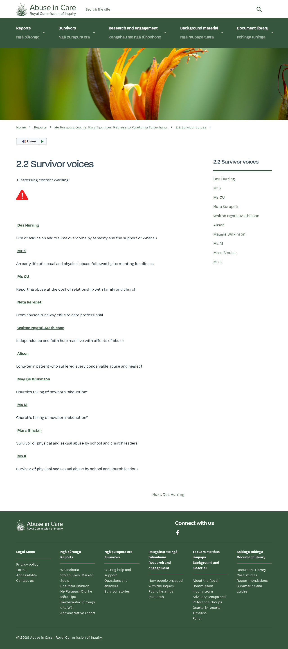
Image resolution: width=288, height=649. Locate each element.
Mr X (217, 188)
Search (259, 9)
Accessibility (26, 575)
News (191, 124)
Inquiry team (197, 67)
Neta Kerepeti (225, 206)
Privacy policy (27, 564)
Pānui (191, 115)
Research (122, 76)
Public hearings (128, 67)
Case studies (247, 575)
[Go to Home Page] (46, 9)
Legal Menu (25, 551)
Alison (219, 224)
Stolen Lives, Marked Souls (40, 64)
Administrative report (77, 613)
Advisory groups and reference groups (204, 78)
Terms (21, 570)
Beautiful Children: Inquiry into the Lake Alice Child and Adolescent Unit (44, 81)
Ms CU (219, 197)
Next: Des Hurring (168, 494)
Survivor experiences (83, 53)
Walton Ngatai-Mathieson (236, 215)
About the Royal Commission (200, 56)
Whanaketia (32, 53)
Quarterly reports (201, 90)
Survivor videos (78, 62)
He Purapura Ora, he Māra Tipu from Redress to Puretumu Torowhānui (45, 99)
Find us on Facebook (177, 532)
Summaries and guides (249, 588)
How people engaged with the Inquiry (137, 56)
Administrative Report (41, 127)
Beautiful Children (74, 586)
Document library (252, 33)
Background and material (206, 559)
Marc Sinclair (225, 252)
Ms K (217, 261)
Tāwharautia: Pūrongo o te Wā (77, 605)
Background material (199, 33)
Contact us (25, 580)
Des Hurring (224, 178)
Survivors (74, 33)
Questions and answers (207, 107)
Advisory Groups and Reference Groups (209, 599)
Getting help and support (86, 71)
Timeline (193, 98)
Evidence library (128, 84)
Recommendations (252, 580)
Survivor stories (117, 591)
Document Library (251, 570)
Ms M (218, 243)
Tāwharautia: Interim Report (40, 116)
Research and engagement (135, 33)
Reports (27, 33)
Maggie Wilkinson (229, 234)
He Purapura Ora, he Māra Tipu (76, 594)
